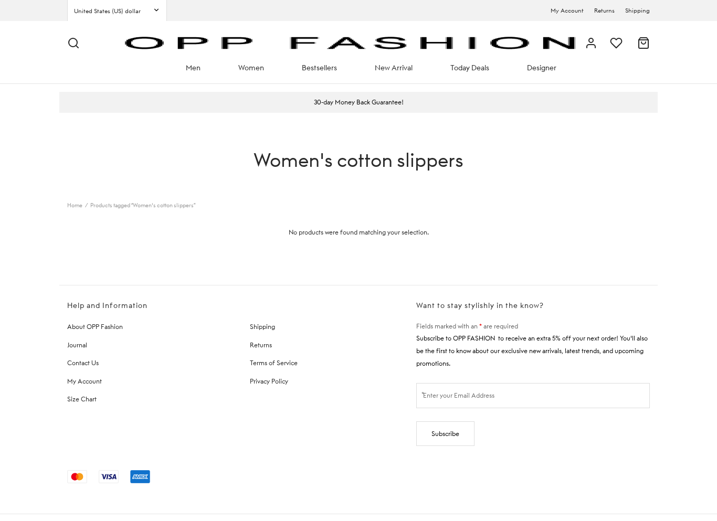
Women (251, 67)
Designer (541, 67)
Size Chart (82, 399)
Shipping (637, 10)
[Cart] (643, 43)
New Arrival (394, 67)
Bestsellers (319, 67)
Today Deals (469, 67)
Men (193, 67)
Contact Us (83, 363)
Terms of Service (274, 363)
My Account (567, 10)
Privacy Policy (269, 381)
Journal (77, 345)
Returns (604, 10)
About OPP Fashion (95, 327)
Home (74, 205)
